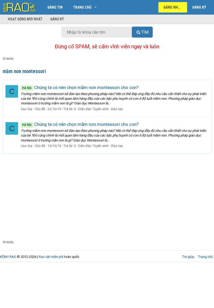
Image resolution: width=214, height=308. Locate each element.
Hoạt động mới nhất (25, 19)
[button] (95, 7)
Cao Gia (26, 109)
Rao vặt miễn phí (51, 257)
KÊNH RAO (8, 257)
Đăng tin (55, 7)
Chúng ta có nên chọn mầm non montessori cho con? (80, 87)
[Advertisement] (107, 192)
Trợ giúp (188, 257)
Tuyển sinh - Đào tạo (108, 109)
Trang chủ (82, 7)
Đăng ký (57, 19)
